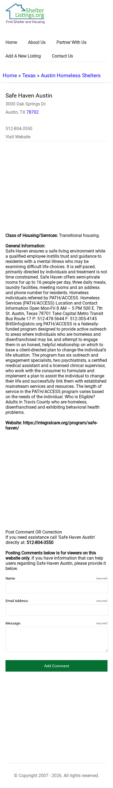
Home (10, 75)
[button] (56, 666)
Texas (29, 75)
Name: (56, 578)
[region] (56, 191)
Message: (56, 623)
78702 (32, 112)
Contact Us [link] (62, 56)
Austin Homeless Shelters (71, 75)
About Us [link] (37, 42)
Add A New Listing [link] (23, 56)
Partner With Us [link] (71, 42)
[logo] (25, 13)
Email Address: (56, 601)
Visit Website (17, 136)
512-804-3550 (18, 128)
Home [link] (11, 42)
